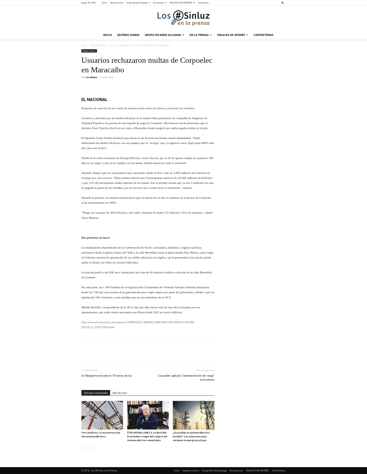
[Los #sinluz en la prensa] (183, 18)
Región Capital (98, 45)
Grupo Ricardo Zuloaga (136, 3)
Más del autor (119, 393)
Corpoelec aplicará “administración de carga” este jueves (186, 377)
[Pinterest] (103, 86)
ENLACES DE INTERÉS (181, 3)
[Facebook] (85, 86)
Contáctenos (203, 3)
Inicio (104, 3)
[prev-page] (83, 448)
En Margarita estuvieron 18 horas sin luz (106, 375)
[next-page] (90, 448)
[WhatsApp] (111, 86)
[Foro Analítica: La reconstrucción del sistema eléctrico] (102, 415)
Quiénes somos (116, 3)
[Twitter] (94, 86)
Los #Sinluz (91, 77)
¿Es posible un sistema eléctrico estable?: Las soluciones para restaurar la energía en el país (191, 436)
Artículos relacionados (96, 393)
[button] (283, 2)
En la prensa (158, 3)
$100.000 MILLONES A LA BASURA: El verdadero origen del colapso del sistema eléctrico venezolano (147, 436)
